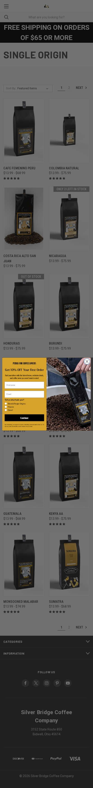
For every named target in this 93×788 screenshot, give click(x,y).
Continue (24, 417)
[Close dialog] (87, 361)
